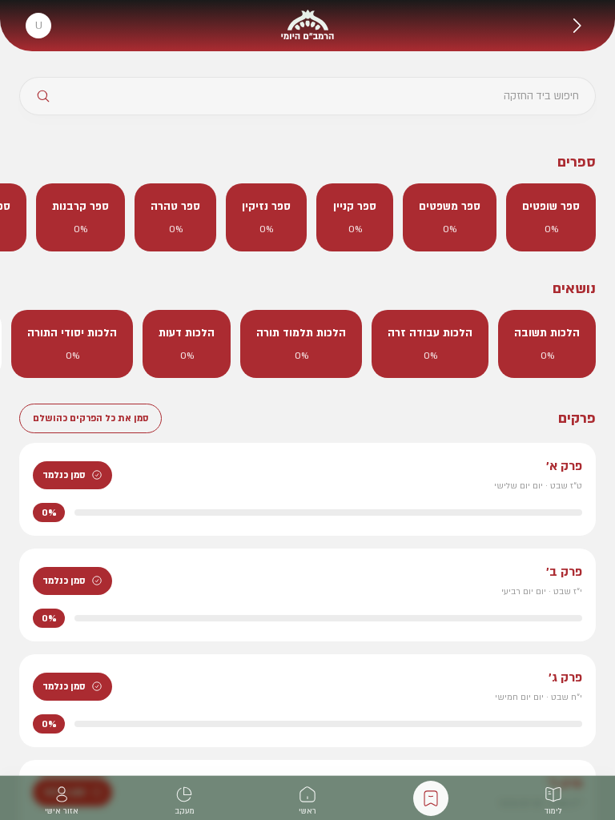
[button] (576, 25)
